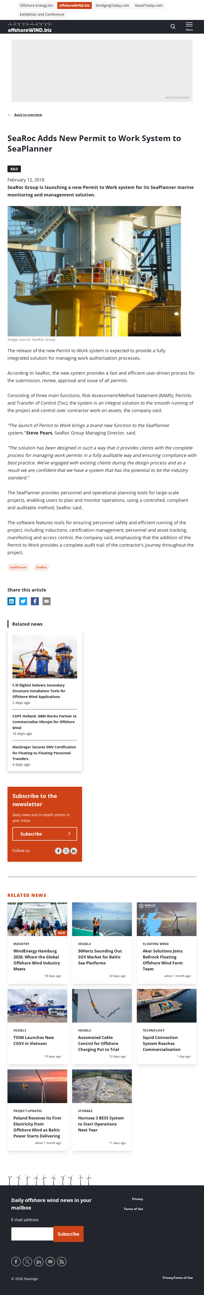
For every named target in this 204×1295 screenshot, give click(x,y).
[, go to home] (30, 27)
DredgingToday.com (112, 5)
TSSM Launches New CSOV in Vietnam (33, 1040)
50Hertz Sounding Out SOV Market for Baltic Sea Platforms (100, 957)
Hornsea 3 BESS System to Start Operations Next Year (101, 1124)
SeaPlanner (18, 568)
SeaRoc (41, 568)
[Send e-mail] (50, 1261)
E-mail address (25, 1219)
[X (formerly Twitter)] (66, 851)
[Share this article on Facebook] (35, 601)
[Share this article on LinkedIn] (11, 601)
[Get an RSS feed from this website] (61, 1261)
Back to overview (28, 114)
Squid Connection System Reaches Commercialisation (162, 1043)
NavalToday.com (148, 5)
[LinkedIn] (73, 851)
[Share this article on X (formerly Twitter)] (23, 601)
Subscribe (31, 834)
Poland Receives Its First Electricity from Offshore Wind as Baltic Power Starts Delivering (37, 1127)
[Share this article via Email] (47, 601)
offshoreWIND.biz (74, 5)
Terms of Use (133, 1209)
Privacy (137, 1199)
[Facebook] (58, 851)
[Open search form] (173, 27)
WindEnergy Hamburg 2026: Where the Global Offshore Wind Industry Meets (36, 960)
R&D (14, 169)
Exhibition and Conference (42, 14)
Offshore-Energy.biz (36, 5)
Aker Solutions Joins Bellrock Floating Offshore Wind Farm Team (163, 960)
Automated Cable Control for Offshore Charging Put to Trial (98, 1043)
